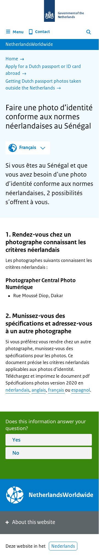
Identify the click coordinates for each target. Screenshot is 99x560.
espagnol (80, 390)
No (15, 452)
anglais (39, 390)
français (56, 390)
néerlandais (17, 390)
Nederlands (63, 546)
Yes (16, 439)
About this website (33, 522)
